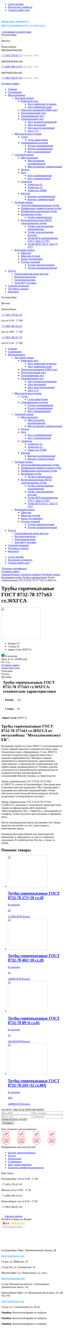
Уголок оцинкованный (40, 145)
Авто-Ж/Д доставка (25, 282)
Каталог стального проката (26, 574)
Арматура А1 (35, 184)
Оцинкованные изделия (34, 142)
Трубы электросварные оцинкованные (40, 228)
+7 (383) (11, 77)
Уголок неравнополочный (42, 267)
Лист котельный (37, 124)
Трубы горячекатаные (40, 217)
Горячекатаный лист (32, 119)
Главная (12, 89)
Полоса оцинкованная (40, 148)
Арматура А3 (35, 187)
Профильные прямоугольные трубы (41, 208)
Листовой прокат (24, 98)
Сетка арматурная (38, 139)
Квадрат (25, 193)
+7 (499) (11, 66)
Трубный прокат (23, 202)
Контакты (13, 291)
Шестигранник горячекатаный (45, 166)
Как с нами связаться (19, 1164)
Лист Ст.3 (33, 130)
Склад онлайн (16, 4)
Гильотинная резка (24, 279)
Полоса (25, 169)
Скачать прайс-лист (19, 10)
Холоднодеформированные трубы (40, 205)
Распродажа (14, 1158)
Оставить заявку (10, 83)
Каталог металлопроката (21, 1152)
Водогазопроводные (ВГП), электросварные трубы (36, 222)
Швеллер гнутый (30, 256)
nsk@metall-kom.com (11, 72)
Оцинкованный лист (32, 116)
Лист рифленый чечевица (42, 104)
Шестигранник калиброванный (36, 162)
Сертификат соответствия (16, 31)
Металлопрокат (16, 95)
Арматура (26, 181)
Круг (24, 172)
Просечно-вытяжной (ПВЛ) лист (39, 110)
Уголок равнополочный (41, 264)
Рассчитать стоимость (20, 7)
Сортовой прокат (24, 154)
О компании (15, 92)
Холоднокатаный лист (33, 113)
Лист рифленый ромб (40, 107)
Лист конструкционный (41, 127)
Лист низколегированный (42, 121)
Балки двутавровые (32, 259)
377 (19, 699)
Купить (26, 916)
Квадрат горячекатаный (41, 199)
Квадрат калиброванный (41, 196)
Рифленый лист (30, 101)
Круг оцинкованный (39, 151)
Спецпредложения (18, 285)
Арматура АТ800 (37, 190)
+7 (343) (11, 55)
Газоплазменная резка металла (31, 273)
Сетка (24, 136)
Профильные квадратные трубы (39, 211)
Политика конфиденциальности (26, 1167)
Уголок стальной (30, 262)
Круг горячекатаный (39, 178)
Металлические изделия (27, 133)
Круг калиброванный (40, 175)
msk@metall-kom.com (11, 61)
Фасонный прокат (24, 250)
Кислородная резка (25, 276)
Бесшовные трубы (31, 214)
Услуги (12, 270)
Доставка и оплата (18, 288)
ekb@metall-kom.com (11, 50)
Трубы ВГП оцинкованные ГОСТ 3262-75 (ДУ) (43, 239)
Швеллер (26, 253)
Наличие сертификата (14, 568)
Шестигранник (29, 157)
